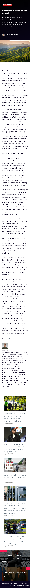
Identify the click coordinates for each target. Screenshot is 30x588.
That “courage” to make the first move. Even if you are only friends (15, 558)
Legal (14, 585)
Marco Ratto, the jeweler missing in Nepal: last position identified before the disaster (15, 477)
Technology (8, 338)
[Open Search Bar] (22, 4)
